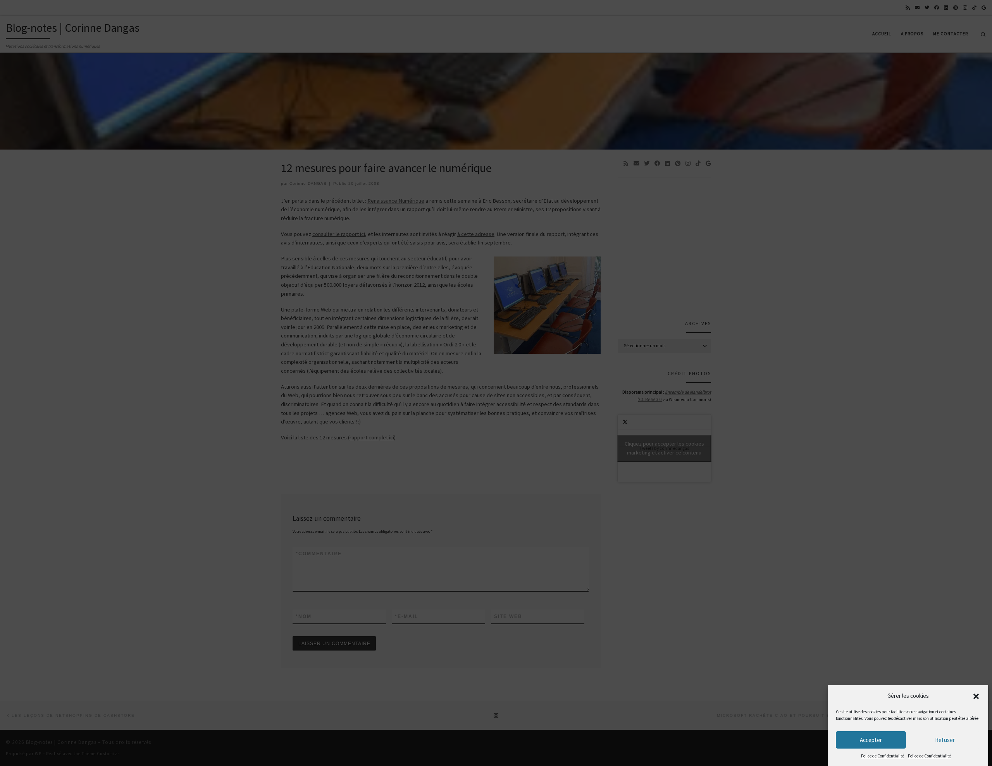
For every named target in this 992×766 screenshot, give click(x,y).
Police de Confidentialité (882, 756)
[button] (976, 696)
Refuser (945, 740)
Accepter (871, 740)
